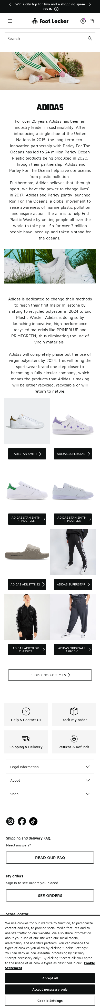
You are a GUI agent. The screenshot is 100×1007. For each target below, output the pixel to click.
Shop (14, 794)
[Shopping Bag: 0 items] (92, 20)
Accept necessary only (50, 989)
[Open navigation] (10, 20)
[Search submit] (90, 38)
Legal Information (24, 766)
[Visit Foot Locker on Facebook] (22, 821)
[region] (50, 6)
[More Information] (56, 9)
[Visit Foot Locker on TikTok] (33, 821)
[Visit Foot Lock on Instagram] (10, 821)
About (15, 780)
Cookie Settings (50, 1001)
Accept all (49, 978)
